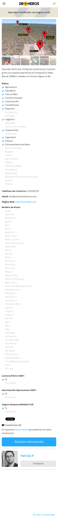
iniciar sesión (21, 429)
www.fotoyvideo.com (25, 201)
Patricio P (27, 456)
